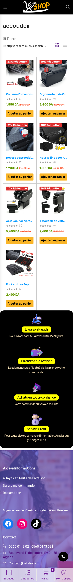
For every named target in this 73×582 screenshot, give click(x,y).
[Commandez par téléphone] (63, 556)
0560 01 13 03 (41, 546)
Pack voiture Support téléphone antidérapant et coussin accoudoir (19, 284)
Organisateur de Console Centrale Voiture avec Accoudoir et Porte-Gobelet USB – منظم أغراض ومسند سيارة (53, 94)
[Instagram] (22, 524)
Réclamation (12, 493)
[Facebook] (8, 524)
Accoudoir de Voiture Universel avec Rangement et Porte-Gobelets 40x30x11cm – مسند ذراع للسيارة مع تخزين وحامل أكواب (53, 221)
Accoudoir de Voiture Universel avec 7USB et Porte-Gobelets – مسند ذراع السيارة (19, 221)
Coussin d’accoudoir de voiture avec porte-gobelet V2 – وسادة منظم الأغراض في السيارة (19, 94)
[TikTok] (36, 524)
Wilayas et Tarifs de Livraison (24, 478)
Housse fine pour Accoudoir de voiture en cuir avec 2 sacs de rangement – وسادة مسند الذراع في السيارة (53, 157)
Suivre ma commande (19, 485)
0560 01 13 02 (19, 546)
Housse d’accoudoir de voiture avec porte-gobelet (19, 157)
